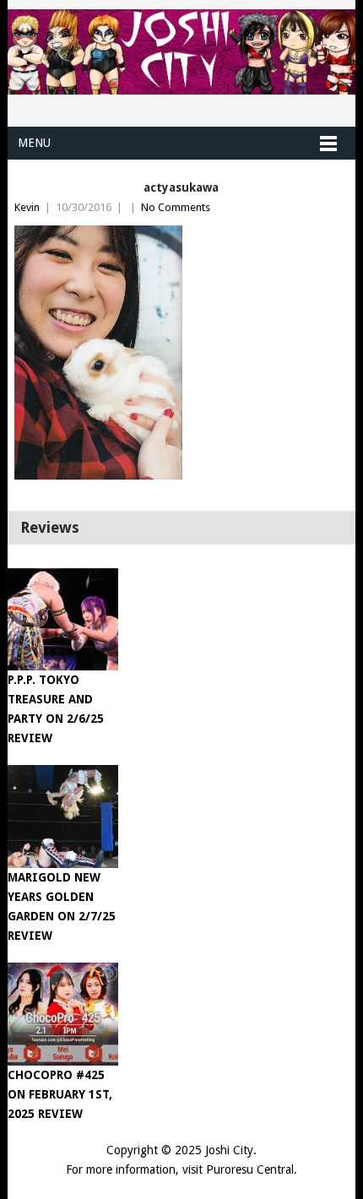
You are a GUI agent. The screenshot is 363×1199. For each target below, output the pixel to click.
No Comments (175, 207)
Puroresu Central (250, 1169)
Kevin (27, 207)
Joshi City (229, 1150)
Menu (34, 142)
